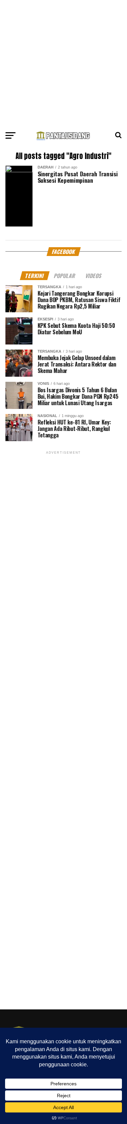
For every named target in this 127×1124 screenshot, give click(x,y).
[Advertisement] (63, 63)
